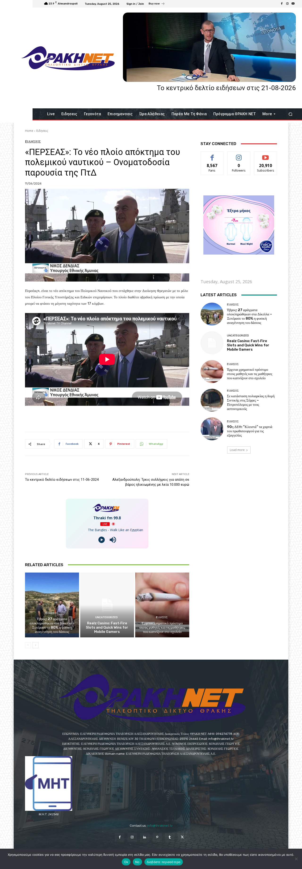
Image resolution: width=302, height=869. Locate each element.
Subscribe (265, 155)
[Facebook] (282, 4)
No (137, 862)
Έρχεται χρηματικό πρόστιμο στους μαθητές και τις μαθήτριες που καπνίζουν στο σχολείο (162, 627)
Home (29, 131)
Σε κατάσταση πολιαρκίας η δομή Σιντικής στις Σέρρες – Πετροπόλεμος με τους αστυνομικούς (251, 402)
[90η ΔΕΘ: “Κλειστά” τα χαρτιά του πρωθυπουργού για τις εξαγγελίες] (212, 428)
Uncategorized (106, 617)
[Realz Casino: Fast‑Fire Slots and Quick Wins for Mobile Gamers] (107, 605)
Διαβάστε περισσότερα (163, 862)
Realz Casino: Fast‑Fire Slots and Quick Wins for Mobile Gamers (107, 627)
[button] (290, 114)
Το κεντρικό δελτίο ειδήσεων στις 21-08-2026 (226, 88)
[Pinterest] (157, 837)
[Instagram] (287, 4)
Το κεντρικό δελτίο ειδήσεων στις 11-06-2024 (62, 479)
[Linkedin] (144, 837)
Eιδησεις (42, 131)
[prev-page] (28, 645)
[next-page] (35, 645)
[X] (182, 837)
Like (212, 155)
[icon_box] (157, 4)
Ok (126, 862)
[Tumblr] (169, 837)
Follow (238, 155)
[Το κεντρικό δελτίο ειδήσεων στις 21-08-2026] (209, 47)
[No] (296, 858)
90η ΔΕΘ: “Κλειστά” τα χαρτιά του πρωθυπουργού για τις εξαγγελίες (249, 431)
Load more (237, 450)
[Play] (101, 540)
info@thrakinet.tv (159, 825)
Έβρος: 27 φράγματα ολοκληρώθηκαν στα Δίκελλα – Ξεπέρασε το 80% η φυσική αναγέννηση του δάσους (52, 625)
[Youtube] (293, 4)
